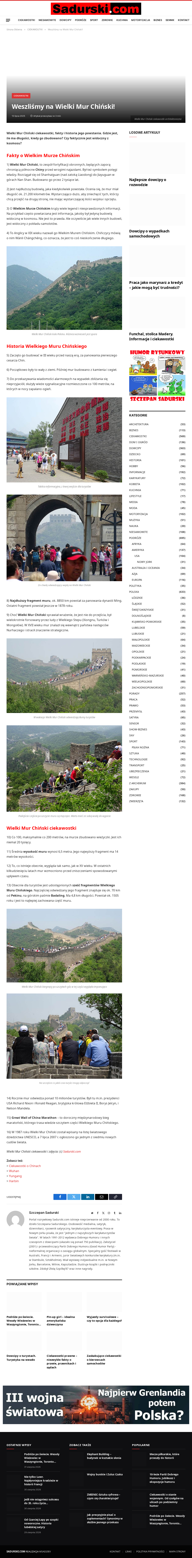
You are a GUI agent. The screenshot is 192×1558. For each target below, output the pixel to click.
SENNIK (170, 20)
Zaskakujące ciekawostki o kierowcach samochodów (104, 1359)
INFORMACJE (137, 472)
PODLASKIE (139, 663)
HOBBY (133, 466)
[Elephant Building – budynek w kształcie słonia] (76, 1459)
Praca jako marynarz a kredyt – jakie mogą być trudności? (156, 285)
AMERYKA (138, 550)
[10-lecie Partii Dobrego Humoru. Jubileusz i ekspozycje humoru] (139, 1479)
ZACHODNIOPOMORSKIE (147, 687)
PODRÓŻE (80, 20)
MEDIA (133, 502)
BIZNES (158, 20)
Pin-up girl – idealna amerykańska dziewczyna (61, 1320)
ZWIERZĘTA (136, 801)
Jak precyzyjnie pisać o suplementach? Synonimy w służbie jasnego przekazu (105, 1518)
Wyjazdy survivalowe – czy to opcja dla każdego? (104, 1318)
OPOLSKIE (138, 651)
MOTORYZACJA (140, 20)
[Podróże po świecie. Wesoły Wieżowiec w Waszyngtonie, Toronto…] (24, 1302)
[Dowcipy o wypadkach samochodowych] (157, 210)
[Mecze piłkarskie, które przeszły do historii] (139, 1459)
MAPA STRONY (177, 1551)
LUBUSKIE (138, 633)
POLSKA (134, 592)
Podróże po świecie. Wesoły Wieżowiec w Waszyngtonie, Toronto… (24, 1320)
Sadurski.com (72, 1151)
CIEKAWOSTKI (26, 20)
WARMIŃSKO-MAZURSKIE (148, 675)
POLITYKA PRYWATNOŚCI (150, 1551)
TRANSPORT (136, 765)
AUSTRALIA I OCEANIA (146, 568)
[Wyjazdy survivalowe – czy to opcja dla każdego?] (104, 1302)
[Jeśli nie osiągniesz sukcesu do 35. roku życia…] (14, 1504)
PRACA (133, 699)
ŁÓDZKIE (137, 597)
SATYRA (134, 717)
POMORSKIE (139, 669)
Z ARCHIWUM (137, 783)
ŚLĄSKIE (137, 603)
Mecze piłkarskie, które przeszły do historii (164, 1456)
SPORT (94, 20)
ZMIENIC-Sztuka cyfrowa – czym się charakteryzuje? (103, 1496)
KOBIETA (134, 484)
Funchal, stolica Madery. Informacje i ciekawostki (151, 336)
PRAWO (133, 705)
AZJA (134, 574)
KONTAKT (183, 20)
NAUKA (133, 526)
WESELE (134, 777)
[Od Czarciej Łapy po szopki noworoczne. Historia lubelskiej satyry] (14, 1524)
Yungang (15, 1176)
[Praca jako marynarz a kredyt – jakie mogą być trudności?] (157, 261)
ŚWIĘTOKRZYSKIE (143, 609)
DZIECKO (134, 454)
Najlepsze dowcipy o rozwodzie (147, 182)
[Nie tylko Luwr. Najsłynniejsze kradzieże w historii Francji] (14, 1482)
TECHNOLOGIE (138, 759)
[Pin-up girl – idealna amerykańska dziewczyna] (64, 1302)
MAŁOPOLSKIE (141, 639)
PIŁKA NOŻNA (140, 747)
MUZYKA (134, 520)
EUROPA (137, 580)
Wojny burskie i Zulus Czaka (105, 1474)
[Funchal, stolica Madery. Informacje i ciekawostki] (157, 312)
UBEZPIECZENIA (139, 771)
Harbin (14, 1181)
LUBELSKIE (138, 627)
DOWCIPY (65, 20)
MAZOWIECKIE (141, 645)
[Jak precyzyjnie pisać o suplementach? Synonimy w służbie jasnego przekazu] (76, 1520)
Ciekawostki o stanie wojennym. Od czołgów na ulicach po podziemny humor (166, 1500)
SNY (131, 735)
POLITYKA (135, 586)
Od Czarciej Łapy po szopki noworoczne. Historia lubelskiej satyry (41, 1523)
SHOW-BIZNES (138, 729)
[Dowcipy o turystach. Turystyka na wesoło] (24, 1341)
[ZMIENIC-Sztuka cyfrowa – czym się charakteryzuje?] (76, 1499)
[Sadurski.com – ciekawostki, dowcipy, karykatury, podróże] (96, 9)
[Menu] (8, 20)
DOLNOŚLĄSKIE (141, 615)
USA (137, 556)
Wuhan (14, 1171)
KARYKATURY (137, 478)
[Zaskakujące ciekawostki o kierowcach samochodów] (104, 1341)
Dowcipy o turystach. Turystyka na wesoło (21, 1357)
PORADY (134, 693)
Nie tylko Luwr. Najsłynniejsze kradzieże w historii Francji (41, 1480)
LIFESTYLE (135, 496)
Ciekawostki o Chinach (25, 1166)
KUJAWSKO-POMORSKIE (147, 621)
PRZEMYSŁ (135, 711)
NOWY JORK (144, 562)
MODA (133, 508)
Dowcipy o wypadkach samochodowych (149, 234)
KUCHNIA (122, 20)
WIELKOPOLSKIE (142, 681)
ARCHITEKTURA (138, 424)
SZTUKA (134, 753)
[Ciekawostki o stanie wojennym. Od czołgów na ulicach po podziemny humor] (139, 1499)
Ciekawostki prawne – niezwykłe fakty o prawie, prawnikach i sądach (62, 1361)
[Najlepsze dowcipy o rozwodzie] (157, 158)
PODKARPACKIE (141, 657)
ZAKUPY (134, 789)
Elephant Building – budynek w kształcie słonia (104, 1456)
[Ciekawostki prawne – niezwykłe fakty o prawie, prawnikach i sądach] (64, 1341)
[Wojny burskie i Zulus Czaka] (76, 1479)
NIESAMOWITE (47, 20)
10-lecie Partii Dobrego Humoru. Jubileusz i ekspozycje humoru (164, 1478)
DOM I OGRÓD (138, 442)
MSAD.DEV (45, 1551)
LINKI (128, 1551)
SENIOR (134, 723)
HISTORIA (135, 460)
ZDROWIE (107, 20)
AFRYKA (136, 544)
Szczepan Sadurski (44, 1212)
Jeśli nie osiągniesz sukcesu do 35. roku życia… (41, 1501)
